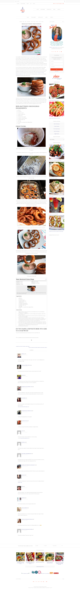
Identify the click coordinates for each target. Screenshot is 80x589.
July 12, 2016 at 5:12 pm (24, 366)
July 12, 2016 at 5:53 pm (24, 376)
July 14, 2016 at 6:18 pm (24, 520)
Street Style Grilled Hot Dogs (54, 118)
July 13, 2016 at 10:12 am (25, 466)
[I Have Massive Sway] (51, 573)
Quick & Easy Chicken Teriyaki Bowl (55, 160)
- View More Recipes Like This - (40, 566)
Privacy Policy (56, 71)
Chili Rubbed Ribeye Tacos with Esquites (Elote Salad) (30, 563)
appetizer (21, 21)
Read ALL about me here (53, 47)
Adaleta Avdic (20, 482)
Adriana (23, 497)
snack (40, 21)
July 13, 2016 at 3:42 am (24, 443)
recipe (34, 21)
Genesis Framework (42, 587)
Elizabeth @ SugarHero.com (27, 386)
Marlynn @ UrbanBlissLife (26, 453)
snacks (42, 21)
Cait (22, 430)
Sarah (23, 375)
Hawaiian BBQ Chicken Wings (54, 100)
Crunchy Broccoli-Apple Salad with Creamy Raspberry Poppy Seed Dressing (59, 563)
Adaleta (23, 475)
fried (25, 21)
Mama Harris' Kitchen (23, 10)
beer (23, 21)
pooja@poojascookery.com (27, 410)
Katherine (24, 398)
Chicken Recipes (56, 126)
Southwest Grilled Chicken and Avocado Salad (20, 563)
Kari (22, 486)
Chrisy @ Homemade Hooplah (27, 519)
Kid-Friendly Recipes (57, 128)
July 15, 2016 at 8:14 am (24, 530)
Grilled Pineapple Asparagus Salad (50, 562)
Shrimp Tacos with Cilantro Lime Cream (56, 231)
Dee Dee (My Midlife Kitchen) (27, 529)
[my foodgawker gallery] (25, 573)
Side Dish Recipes (56, 131)
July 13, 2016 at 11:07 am (25, 476)
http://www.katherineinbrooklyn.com (23, 406)
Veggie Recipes (56, 133)
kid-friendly (28, 21)
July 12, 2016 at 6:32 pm (24, 399)
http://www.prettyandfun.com (24, 438)
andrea (23, 353)
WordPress (47, 587)
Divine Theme (36, 587)
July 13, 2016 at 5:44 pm (24, 487)
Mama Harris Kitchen (42, 586)
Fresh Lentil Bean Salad (40, 562)
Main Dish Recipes (57, 123)
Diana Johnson (24, 507)
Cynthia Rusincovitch (26, 365)
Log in (51, 587)
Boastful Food (24, 420)
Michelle (23, 442)
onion (32, 21)
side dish (37, 21)
